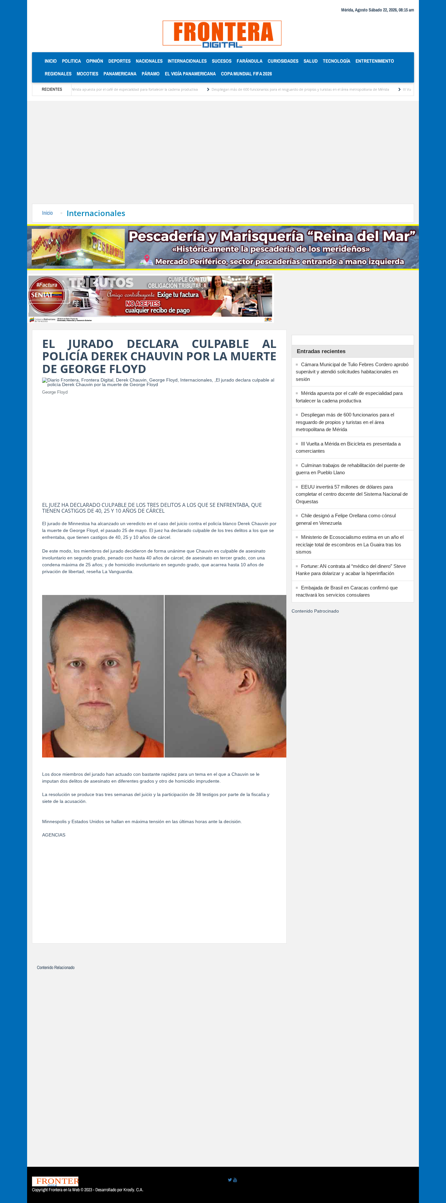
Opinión (94, 61)
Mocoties (87, 73)
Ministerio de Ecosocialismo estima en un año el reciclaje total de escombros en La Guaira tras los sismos (350, 544)
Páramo (151, 73)
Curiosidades (283, 61)
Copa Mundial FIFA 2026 (246, 73)
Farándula (250, 61)
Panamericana (120, 73)
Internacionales (187, 61)
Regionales (58, 73)
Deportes (119, 61)
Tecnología (336, 61)
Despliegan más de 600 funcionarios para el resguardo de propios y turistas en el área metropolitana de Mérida (273, 89)
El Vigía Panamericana (190, 73)
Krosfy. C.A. (133, 1189)
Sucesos (221, 61)
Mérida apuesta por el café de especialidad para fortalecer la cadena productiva (107, 89)
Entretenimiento (375, 61)
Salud (311, 61)
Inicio (52, 61)
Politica (71, 61)
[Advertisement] (223, 154)
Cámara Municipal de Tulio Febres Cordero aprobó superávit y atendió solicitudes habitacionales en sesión (352, 372)
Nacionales (149, 61)
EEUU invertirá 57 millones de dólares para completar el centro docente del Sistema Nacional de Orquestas (352, 494)
